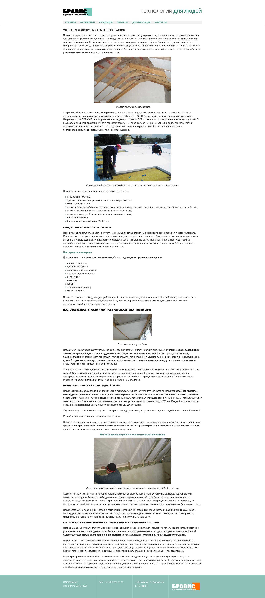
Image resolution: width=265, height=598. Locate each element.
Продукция (106, 22)
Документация (141, 22)
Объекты (122, 22)
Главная (70, 22)
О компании (87, 22)
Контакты (161, 22)
